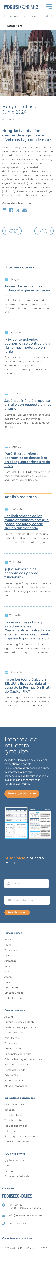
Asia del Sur (11, 1075)
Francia (8, 955)
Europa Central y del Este (19, 1022)
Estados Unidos (13, 992)
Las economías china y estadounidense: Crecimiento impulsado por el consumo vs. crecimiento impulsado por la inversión (27, 630)
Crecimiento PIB (14, 1104)
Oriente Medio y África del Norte (23, 1059)
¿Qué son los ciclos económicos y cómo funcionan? (21, 573)
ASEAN (8, 1016)
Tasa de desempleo (16, 1125)
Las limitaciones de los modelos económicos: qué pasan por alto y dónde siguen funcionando (26, 522)
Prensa (8, 1171)
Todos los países (13, 998)
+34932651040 (17, 1223)
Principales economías (17, 1053)
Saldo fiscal (11, 1131)
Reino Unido (11, 987)
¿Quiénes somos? (15, 1160)
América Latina (13, 1048)
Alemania (10, 960)
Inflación (9, 1109)
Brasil (7, 939)
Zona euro (10, 950)
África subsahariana (15, 1086)
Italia (7, 971)
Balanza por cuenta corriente (21, 1136)
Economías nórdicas (16, 1064)
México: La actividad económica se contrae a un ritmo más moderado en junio (27, 345)
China (7, 945)
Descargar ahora (19, 793)
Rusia (7, 982)
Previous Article (14, 231)
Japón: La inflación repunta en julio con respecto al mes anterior (27, 405)
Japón (8, 976)
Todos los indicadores (17, 1141)
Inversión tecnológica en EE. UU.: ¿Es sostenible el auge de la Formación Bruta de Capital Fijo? (27, 685)
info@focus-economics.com (25, 1215)
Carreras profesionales (17, 1176)
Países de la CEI (13, 1032)
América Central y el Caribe (20, 1027)
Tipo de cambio (13, 1120)
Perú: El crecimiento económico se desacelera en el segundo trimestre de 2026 (27, 460)
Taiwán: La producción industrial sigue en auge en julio (27, 290)
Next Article (43, 231)
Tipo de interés (13, 1115)
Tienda (8, 1165)
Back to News (14, 26)
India (7, 966)
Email (8, 892)
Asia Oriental (11, 1038)
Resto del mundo (14, 1069)
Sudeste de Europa (15, 1080)
